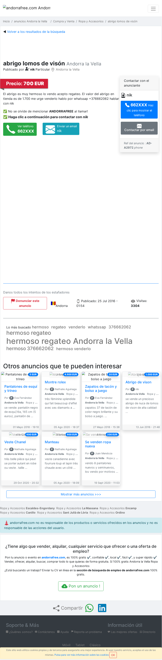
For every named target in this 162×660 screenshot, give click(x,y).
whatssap (97, 327)
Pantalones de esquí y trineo (20, 388)
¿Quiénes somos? (20, 632)
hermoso (40, 327)
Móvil (65, 645)
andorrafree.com (53, 557)
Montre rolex (55, 382)
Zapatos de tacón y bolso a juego (101, 388)
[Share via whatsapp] (89, 608)
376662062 (120, 327)
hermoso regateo (28, 332)
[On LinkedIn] (102, 608)
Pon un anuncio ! (83, 586)
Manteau (52, 442)
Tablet (79, 645)
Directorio (148, 632)
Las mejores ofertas (123, 632)
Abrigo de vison (138, 382)
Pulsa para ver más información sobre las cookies (81, 654)
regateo (58, 327)
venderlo (76, 327)
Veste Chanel (15, 442)
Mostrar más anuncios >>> (81, 494)
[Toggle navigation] (153, 9)
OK (113, 655)
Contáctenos (46, 632)
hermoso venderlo (73, 348)
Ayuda (64, 632)
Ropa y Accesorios (27, 508)
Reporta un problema (87, 632)
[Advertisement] (81, 46)
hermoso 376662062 (30, 348)
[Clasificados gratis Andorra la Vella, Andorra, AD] (26, 8)
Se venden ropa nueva (98, 444)
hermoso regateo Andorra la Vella (69, 341)
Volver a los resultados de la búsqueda (36, 32)
